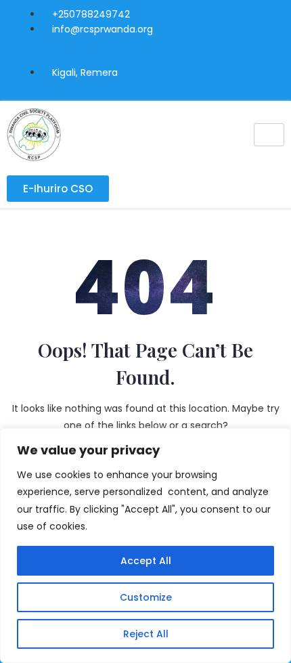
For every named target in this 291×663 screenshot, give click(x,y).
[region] (145, 545)
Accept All (145, 561)
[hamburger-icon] (269, 134)
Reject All (146, 634)
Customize (146, 597)
